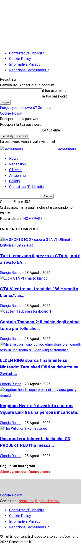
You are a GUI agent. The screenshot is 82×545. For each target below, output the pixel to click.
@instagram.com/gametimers (25, 472)
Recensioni (17, 164)
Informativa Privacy (24, 64)
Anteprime (17, 175)
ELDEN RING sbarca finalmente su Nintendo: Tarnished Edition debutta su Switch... (39, 367)
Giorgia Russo (10, 272)
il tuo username (54, 90)
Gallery (14, 181)
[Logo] (12, 149)
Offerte (15, 170)
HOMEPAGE (32, 218)
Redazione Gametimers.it (29, 70)
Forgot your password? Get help (25, 107)
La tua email (52, 130)
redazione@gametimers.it (39, 501)
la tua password (54, 96)
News (13, 158)
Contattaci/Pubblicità (26, 53)
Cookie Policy (20, 59)
